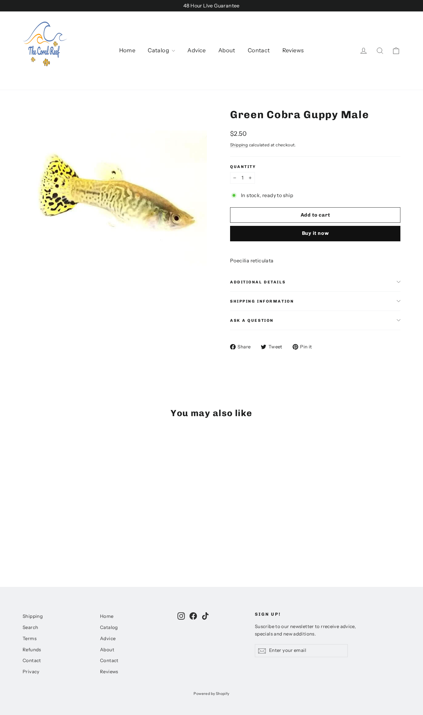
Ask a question (252, 320)
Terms (30, 638)
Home (127, 50)
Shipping (239, 144)
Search (30, 627)
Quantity (243, 166)
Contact (259, 50)
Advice (196, 50)
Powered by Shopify (211, 693)
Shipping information (262, 301)
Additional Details (258, 282)
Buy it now (315, 233)
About (226, 50)
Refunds (32, 650)
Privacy (31, 671)
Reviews (293, 50)
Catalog (159, 50)
